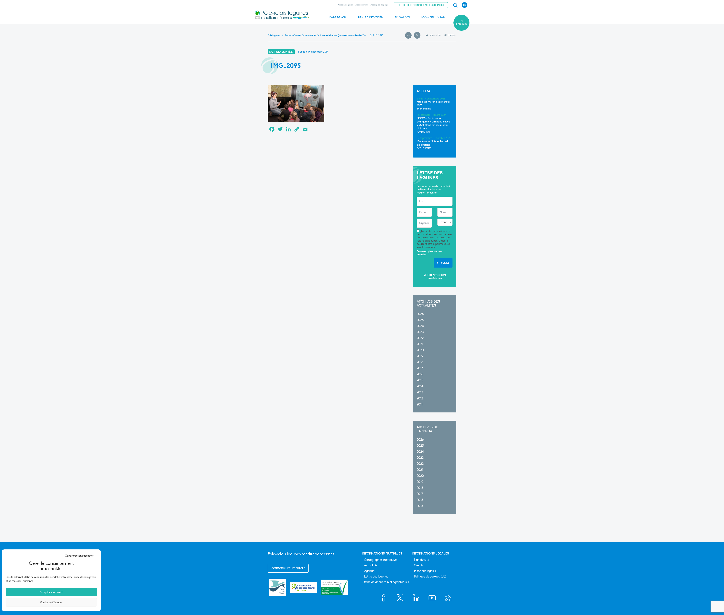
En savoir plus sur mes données (429, 253)
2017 (420, 368)
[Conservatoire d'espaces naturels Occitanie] (303, 587)
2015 (420, 380)
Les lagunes (461, 22)
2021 (420, 344)
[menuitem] (455, 5)
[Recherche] (455, 5)
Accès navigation (345, 5)
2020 (420, 350)
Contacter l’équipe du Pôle (288, 568)
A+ (418, 35)
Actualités (370, 565)
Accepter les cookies (51, 592)
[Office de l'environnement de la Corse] (334, 587)
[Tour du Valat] (277, 587)
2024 (420, 326)
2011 (420, 404)
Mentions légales (425, 571)
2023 (420, 332)
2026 (420, 314)
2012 (420, 398)
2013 (420, 392)
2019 (420, 356)
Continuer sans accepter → (81, 555)
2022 (420, 338)
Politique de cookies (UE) (430, 576)
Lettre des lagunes (376, 576)
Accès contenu (361, 5)
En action (402, 16)
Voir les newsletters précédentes (434, 276)
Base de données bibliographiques (386, 582)
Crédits (419, 565)
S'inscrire (443, 263)
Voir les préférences (51, 602)
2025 (420, 320)
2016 (420, 374)
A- (409, 35)
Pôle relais (338, 16)
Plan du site (421, 560)
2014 (420, 386)
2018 (420, 362)
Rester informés (370, 16)
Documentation (433, 16)
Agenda (369, 571)
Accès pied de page (379, 5)
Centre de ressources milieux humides (421, 5)
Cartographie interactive (380, 560)
